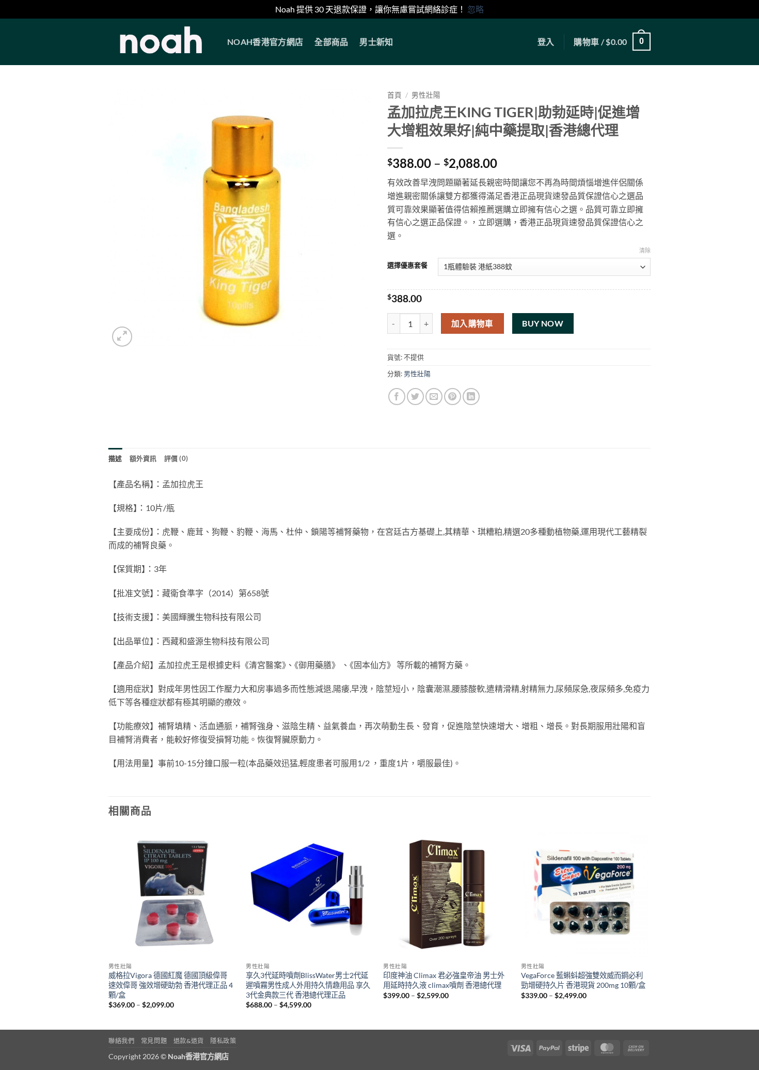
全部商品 (331, 41)
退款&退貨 (188, 1041)
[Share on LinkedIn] (471, 396)
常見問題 (154, 1041)
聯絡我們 (121, 1041)
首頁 (394, 95)
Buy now (542, 323)
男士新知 (376, 41)
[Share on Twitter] (415, 396)
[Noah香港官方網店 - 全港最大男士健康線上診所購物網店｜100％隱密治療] (160, 41)
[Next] (647, 929)
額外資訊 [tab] (143, 458)
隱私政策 (223, 1041)
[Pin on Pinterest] (452, 396)
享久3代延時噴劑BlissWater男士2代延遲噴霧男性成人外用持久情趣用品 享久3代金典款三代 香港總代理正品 (308, 985)
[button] (546, 42)
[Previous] (109, 929)
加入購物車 (472, 323)
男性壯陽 (426, 95)
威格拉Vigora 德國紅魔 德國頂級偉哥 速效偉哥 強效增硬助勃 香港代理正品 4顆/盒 (170, 985)
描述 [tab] (115, 458)
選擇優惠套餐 (407, 265)
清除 (645, 250)
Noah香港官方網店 (265, 41)
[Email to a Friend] (433, 396)
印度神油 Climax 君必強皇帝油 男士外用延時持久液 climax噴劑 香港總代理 (443, 980)
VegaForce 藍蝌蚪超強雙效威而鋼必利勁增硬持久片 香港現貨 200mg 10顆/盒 (583, 980)
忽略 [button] (475, 9)
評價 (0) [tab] (176, 458)
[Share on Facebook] (396, 396)
